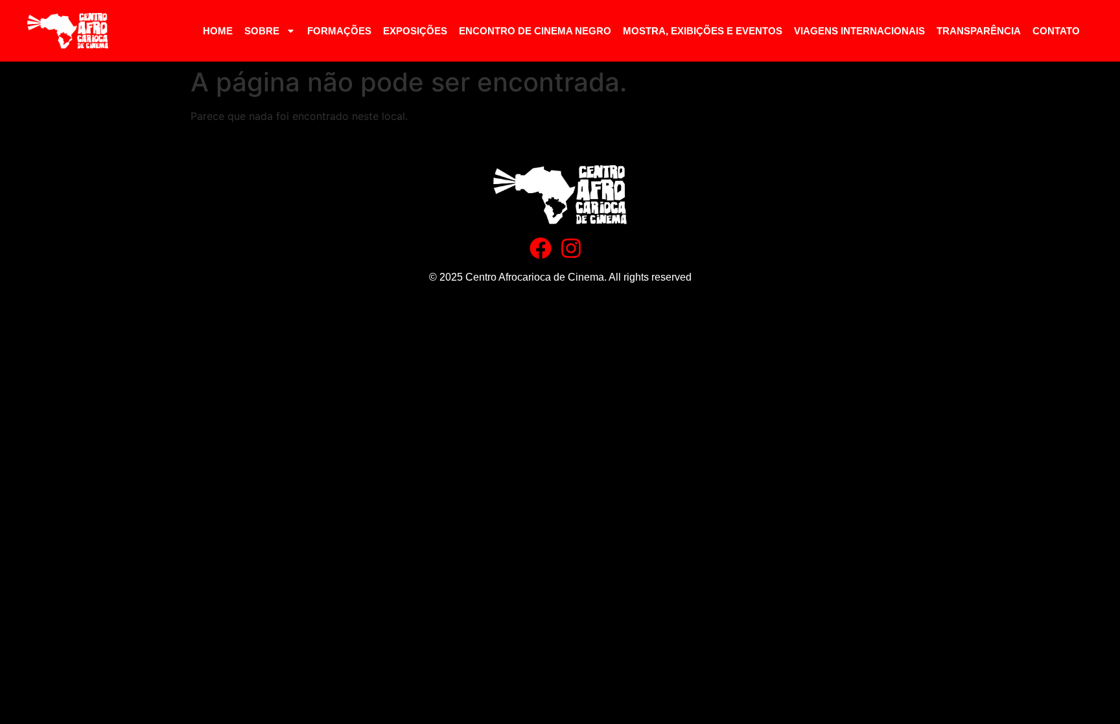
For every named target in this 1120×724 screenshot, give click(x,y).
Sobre (261, 30)
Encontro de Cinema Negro (535, 30)
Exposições (415, 30)
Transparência (979, 30)
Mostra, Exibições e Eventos (702, 30)
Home (218, 30)
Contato (1056, 30)
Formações (339, 30)
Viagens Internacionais (859, 30)
